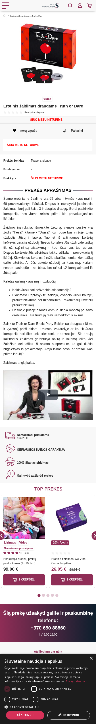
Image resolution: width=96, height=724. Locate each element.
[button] (48, 707)
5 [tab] (57, 595)
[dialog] (48, 689)
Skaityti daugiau (76, 681)
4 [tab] (52, 595)
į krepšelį (26, 579)
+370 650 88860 (48, 628)
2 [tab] (48, 79)
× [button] (91, 658)
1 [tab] (43, 79)
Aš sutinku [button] (25, 715)
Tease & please (41, 160)
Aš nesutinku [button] (68, 715)
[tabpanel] (48, 55)
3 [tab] (52, 79)
